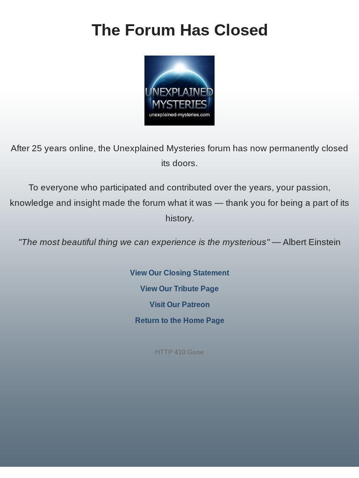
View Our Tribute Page (179, 289)
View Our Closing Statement (179, 273)
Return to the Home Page (179, 320)
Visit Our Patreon (180, 305)
